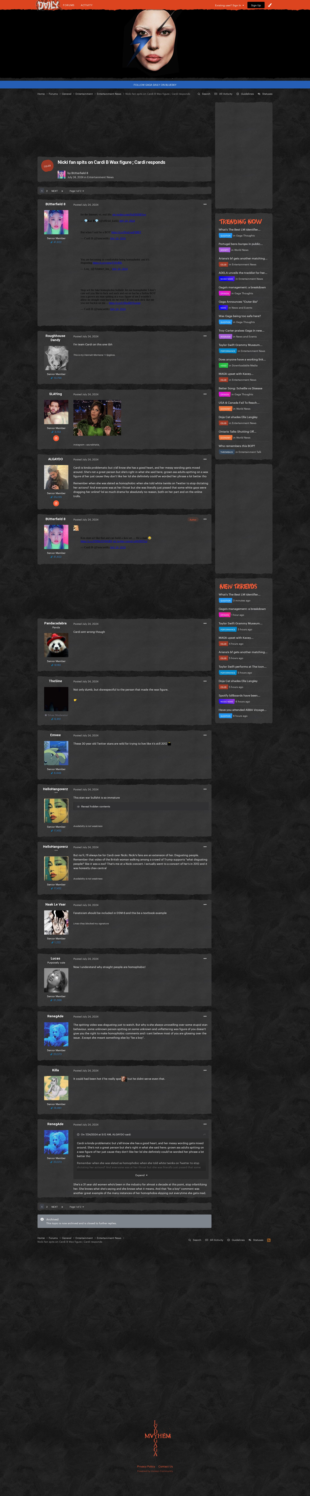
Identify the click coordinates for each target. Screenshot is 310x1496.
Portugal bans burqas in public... (241, 243)
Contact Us (165, 1466)
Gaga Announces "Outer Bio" (238, 301)
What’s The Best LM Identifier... (239, 229)
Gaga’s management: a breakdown (242, 287)
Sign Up (256, 5)
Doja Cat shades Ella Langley (238, 416)
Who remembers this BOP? (237, 445)
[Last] (62, 190)
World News (241, 250)
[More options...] (205, 204)
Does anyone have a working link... (242, 359)
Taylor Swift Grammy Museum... (240, 344)
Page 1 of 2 (76, 190)
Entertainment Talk (250, 452)
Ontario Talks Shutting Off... (237, 431)
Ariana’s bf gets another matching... (243, 258)
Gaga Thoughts (245, 235)
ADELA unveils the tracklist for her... (243, 272)
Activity (87, 5)
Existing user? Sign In (229, 5)
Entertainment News (100, 177)
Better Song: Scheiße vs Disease (240, 388)
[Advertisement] (124, 126)
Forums (68, 5)
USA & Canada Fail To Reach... (239, 402)
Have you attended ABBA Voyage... (243, 709)
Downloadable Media (245, 365)
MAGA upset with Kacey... (236, 373)
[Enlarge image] (97, 417)
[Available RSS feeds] (269, 1239)
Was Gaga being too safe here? (240, 315)
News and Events (242, 307)
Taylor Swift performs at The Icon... (243, 666)
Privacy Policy (146, 1466)
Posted (85, 204)
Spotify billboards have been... (239, 695)
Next (54, 190)
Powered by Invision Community (155, 1470)
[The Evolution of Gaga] (155, 44)
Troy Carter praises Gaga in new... (241, 330)
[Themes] (270, 5)
